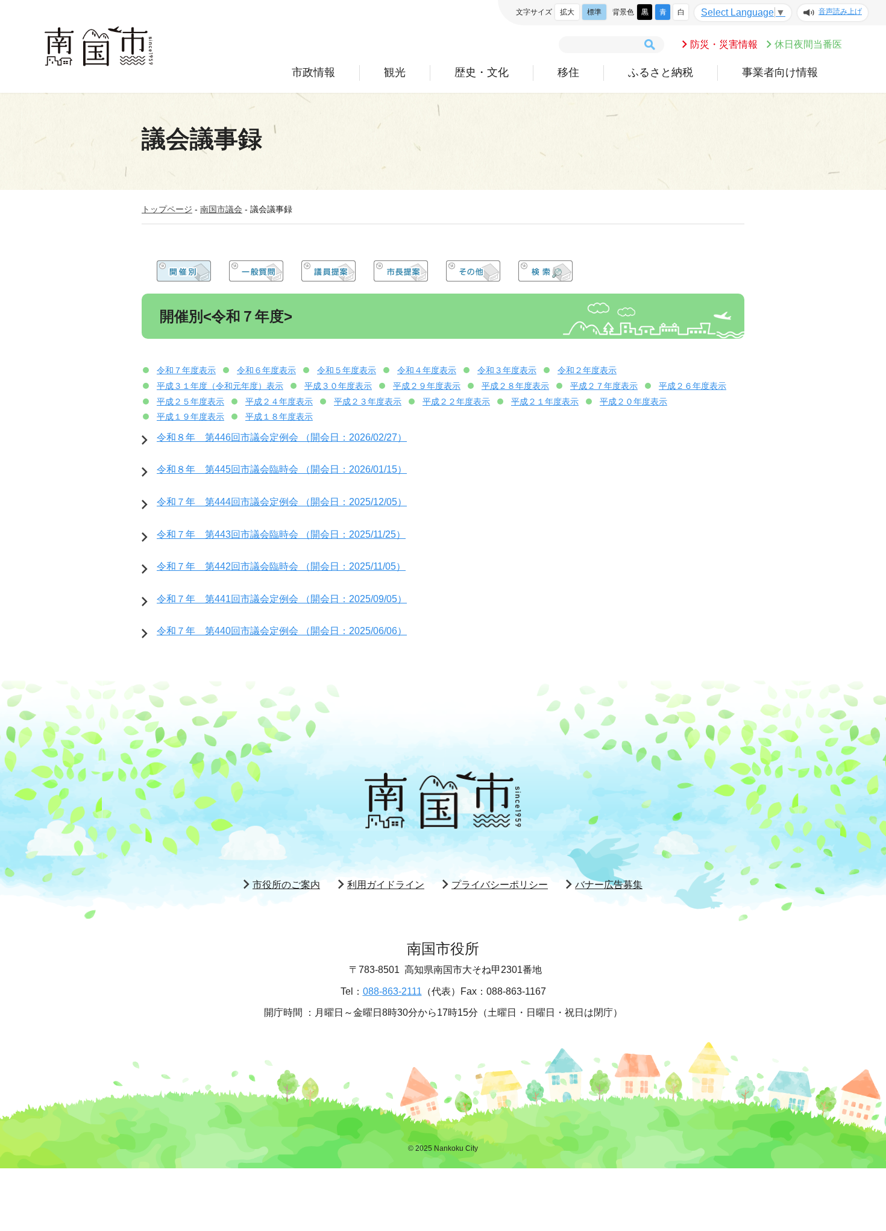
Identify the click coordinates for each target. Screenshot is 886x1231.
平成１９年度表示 (190, 416)
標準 (594, 12)
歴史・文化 (481, 72)
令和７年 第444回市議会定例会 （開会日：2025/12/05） (282, 502)
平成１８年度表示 (279, 416)
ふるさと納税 (660, 72)
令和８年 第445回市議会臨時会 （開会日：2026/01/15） (282, 469)
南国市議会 (221, 209)
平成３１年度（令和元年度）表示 (220, 386)
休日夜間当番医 (808, 44)
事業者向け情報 (780, 72)
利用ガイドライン (385, 885)
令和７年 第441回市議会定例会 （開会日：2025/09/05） (282, 599)
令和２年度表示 (587, 370)
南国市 (99, 46)
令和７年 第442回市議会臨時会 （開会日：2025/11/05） (281, 566)
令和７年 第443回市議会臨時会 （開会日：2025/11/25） (281, 534)
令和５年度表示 (346, 370)
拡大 (567, 12)
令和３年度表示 (506, 370)
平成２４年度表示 (279, 401)
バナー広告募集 (609, 885)
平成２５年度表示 (190, 401)
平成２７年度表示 (604, 386)
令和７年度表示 (186, 370)
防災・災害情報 (724, 44)
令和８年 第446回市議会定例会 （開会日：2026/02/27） (282, 437)
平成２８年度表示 (515, 386)
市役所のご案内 (286, 885)
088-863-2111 (392, 991)
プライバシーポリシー (499, 885)
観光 (395, 72)
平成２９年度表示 (426, 386)
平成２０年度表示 (633, 401)
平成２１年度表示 (545, 401)
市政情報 (313, 72)
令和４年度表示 (426, 370)
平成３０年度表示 (338, 386)
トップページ (167, 209)
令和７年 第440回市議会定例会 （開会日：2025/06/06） (282, 631)
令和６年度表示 (266, 370)
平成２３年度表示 (367, 401)
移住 (568, 72)
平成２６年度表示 (692, 386)
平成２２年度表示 (456, 401)
